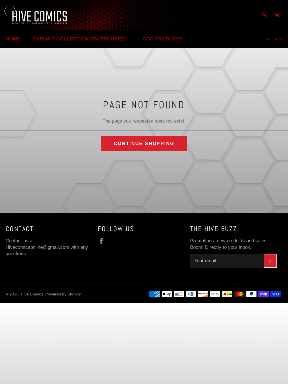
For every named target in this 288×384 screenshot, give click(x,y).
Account (274, 38)
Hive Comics (32, 294)
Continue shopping (144, 143)
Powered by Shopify (63, 294)
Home (13, 39)
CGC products (163, 39)
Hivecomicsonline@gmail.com (37, 247)
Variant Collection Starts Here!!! (81, 39)
